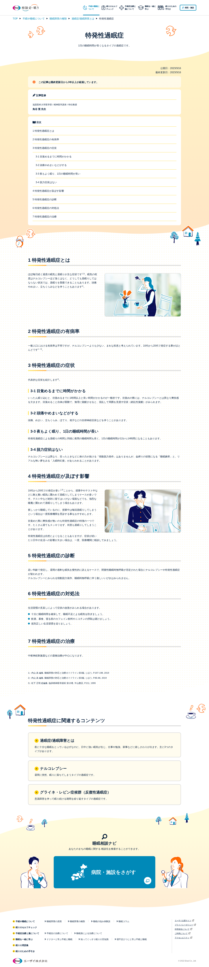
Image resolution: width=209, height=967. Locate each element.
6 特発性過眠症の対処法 (47, 208)
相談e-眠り (28, 7)
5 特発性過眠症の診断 (46, 199)
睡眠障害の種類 (58, 18)
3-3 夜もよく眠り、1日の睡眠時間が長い (59, 173)
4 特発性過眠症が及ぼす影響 (49, 191)
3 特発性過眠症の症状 (46, 148)
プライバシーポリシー (184, 925)
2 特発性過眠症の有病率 (47, 139)
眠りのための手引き (170, 7)
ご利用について (181, 933)
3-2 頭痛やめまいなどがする (52, 165)
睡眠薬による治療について (89, 933)
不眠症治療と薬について (27, 933)
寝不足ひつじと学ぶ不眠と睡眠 (132, 939)
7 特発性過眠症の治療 (46, 216)
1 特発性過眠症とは (44, 131)
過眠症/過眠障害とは (83, 18)
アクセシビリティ (182, 938)
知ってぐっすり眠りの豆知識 (94, 939)
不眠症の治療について (57, 933)
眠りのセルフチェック (26, 927)
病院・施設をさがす (113, 872)
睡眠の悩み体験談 (101, 921)
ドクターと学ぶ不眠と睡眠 (59, 939)
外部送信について (182, 929)
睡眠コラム (124, 921)
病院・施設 (189, 8)
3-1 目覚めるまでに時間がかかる (55, 156)
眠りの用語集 (22, 945)
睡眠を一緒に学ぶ (24, 939)
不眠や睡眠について (34, 18)
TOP (15, 18)
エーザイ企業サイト (183, 921)
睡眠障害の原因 (54, 921)
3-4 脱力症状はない (47, 182)
